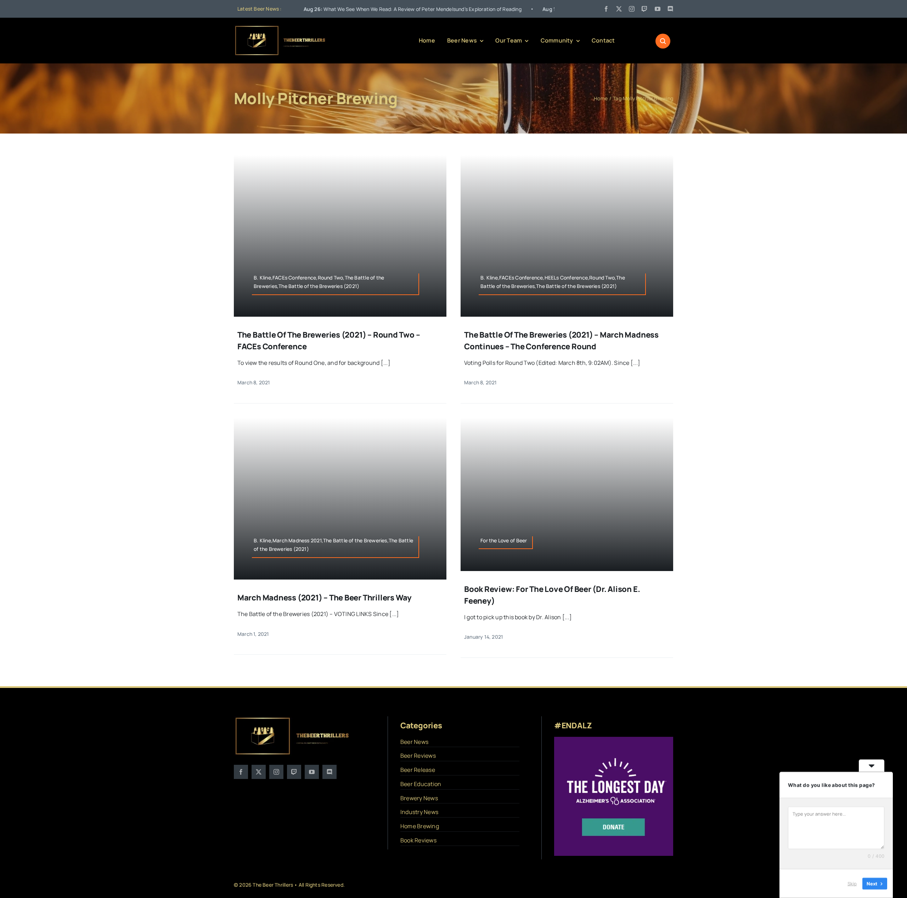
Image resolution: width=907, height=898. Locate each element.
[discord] (670, 9)
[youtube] (657, 9)
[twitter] (619, 9)
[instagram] (632, 9)
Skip (852, 883)
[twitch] (644, 9)
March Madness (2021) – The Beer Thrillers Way (324, 597)
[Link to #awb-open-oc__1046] (662, 41)
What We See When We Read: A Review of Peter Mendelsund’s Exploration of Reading (355, 9)
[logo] (280, 28)
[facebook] (606, 9)
